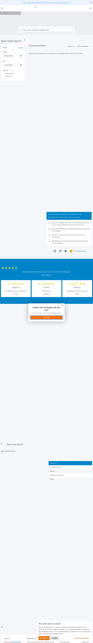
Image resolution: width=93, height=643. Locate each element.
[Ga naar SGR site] (54, 251)
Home (2, 13)
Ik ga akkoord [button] (44, 638)
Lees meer (46, 317)
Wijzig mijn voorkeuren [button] (81, 638)
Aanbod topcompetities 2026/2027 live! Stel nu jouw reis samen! (47, 2)
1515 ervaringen (81, 251)
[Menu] (3, 8)
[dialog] (46, 312)
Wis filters (20, 47)
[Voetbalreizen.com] (46, 8)
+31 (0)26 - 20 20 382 (90, 8)
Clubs (7, 13)
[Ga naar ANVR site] (59, 251)
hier (34, 53)
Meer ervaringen (46, 275)
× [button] (62, 305)
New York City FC (15, 13)
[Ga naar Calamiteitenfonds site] (65, 251)
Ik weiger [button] (54, 638)
